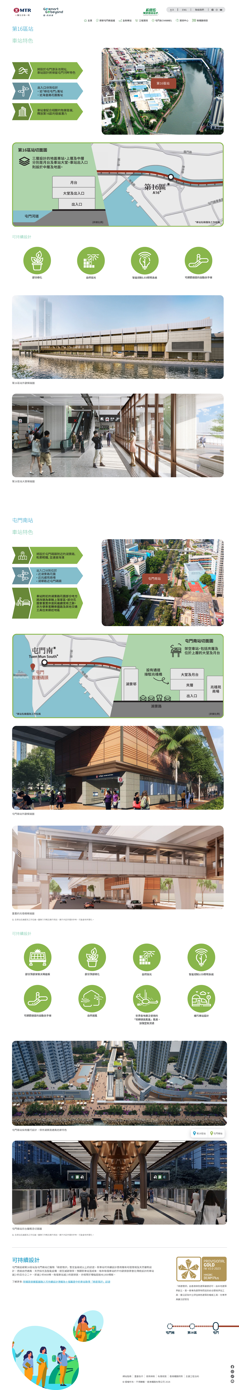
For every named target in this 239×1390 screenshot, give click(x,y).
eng (184, 9)
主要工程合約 (192, 1376)
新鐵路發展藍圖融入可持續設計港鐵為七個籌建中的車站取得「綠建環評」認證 (66, 1281)
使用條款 (150, 1376)
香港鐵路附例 (176, 1376)
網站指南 (127, 1376)
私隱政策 (162, 1376)
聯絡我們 (199, 9)
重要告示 (138, 1376)
